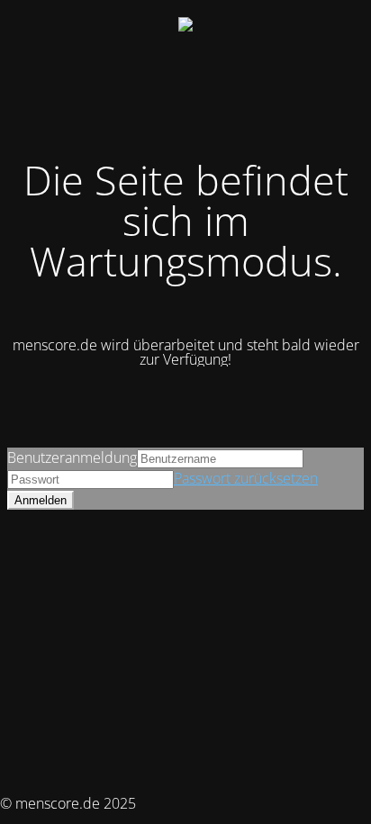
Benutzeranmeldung (72, 457)
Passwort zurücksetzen (246, 478)
